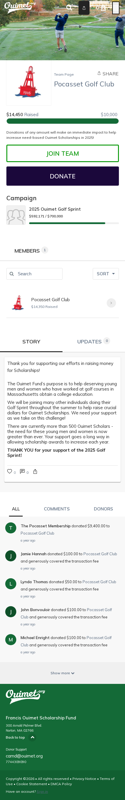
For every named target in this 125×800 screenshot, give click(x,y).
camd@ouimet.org (24, 756)
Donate (62, 176)
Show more (61, 673)
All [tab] (16, 509)
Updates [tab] (92, 341)
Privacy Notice (84, 778)
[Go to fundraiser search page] (69, 7)
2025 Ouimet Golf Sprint (55, 209)
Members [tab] (30, 250)
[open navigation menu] (115, 7)
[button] (35, 472)
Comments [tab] (57, 509)
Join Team (62, 153)
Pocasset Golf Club (50, 299)
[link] (24, 472)
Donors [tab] (103, 509)
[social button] (84, 8)
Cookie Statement (31, 784)
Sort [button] (103, 273)
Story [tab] (31, 341)
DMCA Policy (61, 784)
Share (110, 74)
